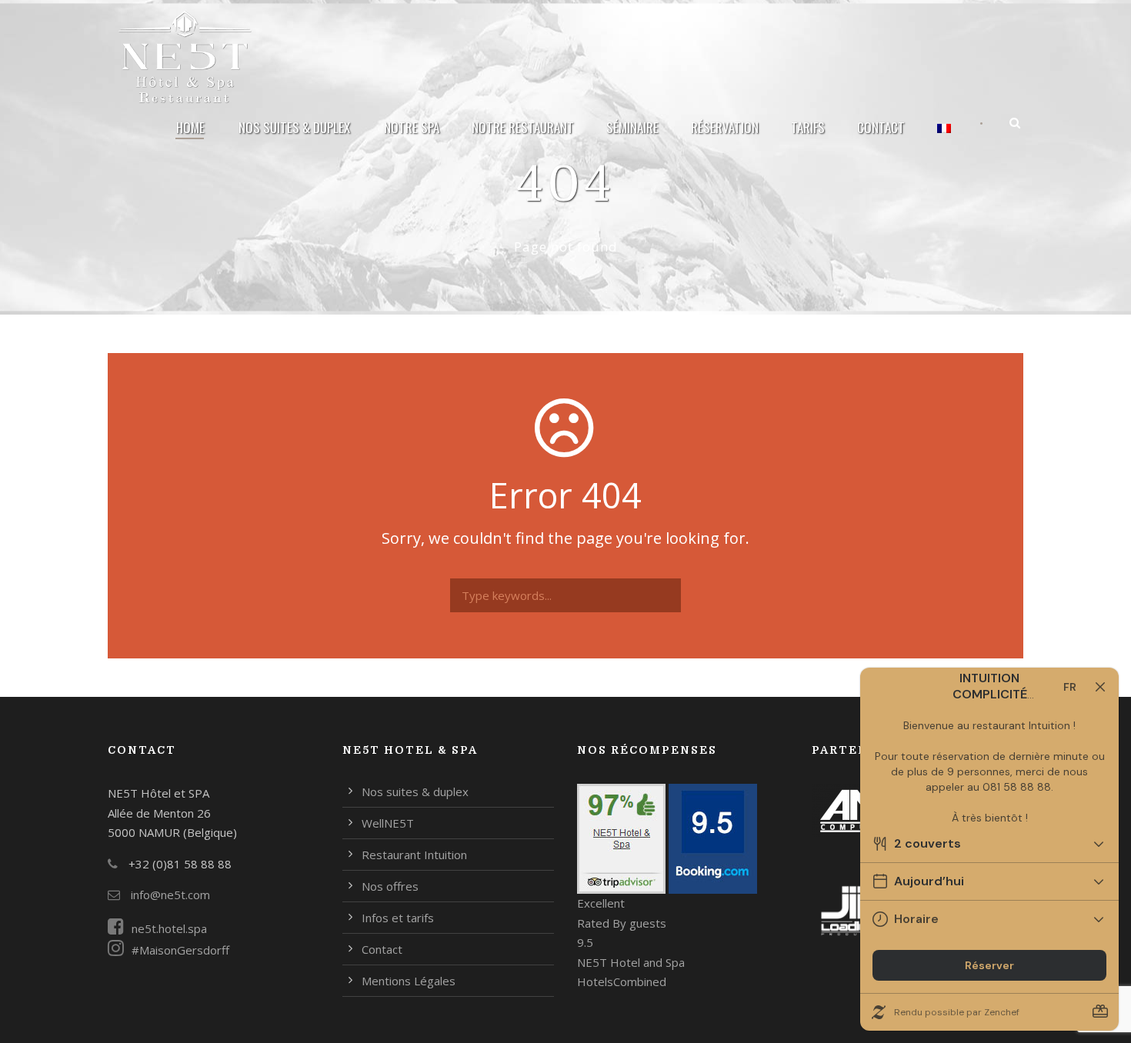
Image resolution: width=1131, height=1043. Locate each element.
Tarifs (808, 127)
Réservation (725, 127)
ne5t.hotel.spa (169, 928)
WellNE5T (388, 823)
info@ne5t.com (169, 894)
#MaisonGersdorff (180, 950)
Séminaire (632, 127)
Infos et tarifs (398, 917)
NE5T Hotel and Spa (631, 962)
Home (190, 127)
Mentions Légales (408, 980)
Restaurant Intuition (414, 854)
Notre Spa (411, 127)
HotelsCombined (621, 981)
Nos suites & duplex (294, 127)
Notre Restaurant (523, 127)
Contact (881, 127)
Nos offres (390, 886)
